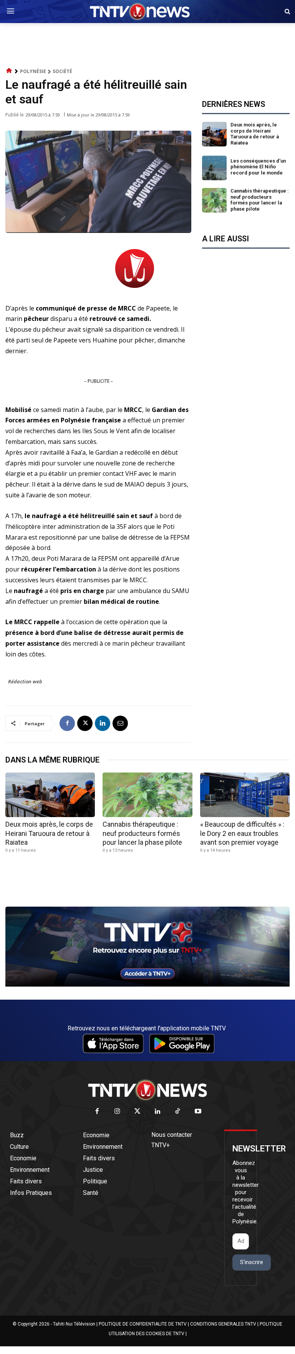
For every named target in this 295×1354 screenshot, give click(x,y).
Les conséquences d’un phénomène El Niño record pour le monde (258, 167)
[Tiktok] (178, 1111)
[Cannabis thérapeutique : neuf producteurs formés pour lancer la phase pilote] (214, 200)
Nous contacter (171, 1134)
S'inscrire (251, 1262)
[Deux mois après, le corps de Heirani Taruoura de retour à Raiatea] (214, 134)
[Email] (120, 723)
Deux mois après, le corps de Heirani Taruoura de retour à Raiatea (254, 134)
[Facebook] (67, 723)
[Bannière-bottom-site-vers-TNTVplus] (147, 984)
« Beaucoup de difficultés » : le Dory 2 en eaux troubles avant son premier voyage (242, 833)
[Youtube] (198, 1111)
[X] (85, 723)
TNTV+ (160, 1145)
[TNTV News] (147, 1089)
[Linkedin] (102, 723)
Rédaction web (25, 681)
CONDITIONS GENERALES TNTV (223, 1324)
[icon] (9, 71)
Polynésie (33, 71)
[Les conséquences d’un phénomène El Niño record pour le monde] (214, 168)
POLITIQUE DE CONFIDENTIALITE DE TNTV (143, 1324)
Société (62, 71)
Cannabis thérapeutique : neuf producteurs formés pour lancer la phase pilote (259, 200)
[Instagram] (117, 1111)
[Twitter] (137, 1111)
